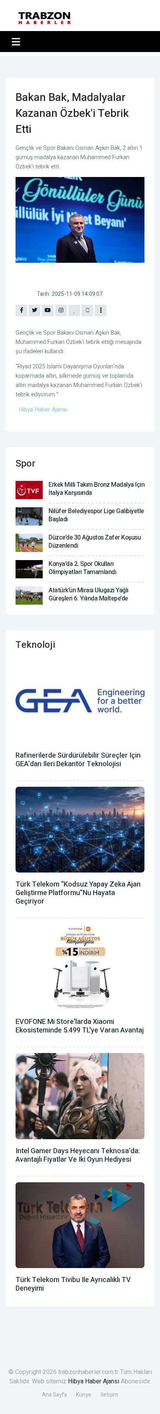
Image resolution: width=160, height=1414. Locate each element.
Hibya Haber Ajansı (93, 1381)
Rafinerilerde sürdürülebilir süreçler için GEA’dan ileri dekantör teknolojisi (78, 759)
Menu (17, 41)
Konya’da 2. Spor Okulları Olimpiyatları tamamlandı (82, 568)
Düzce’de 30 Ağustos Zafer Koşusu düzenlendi (95, 541)
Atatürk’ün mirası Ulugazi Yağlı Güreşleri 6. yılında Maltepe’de (89, 594)
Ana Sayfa (54, 1395)
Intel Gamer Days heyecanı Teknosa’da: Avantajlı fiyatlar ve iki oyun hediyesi (78, 1155)
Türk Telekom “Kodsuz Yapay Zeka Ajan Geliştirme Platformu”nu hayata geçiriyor (78, 893)
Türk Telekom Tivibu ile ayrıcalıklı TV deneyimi (73, 1284)
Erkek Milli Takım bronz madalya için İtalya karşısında (96, 489)
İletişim (109, 1395)
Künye (83, 1395)
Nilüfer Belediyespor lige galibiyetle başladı (96, 515)
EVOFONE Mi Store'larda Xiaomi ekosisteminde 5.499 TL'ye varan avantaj (80, 1026)
